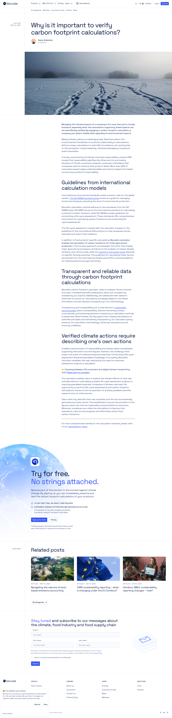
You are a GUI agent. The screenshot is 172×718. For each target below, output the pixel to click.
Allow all (37, 704)
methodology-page (77, 426)
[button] (40, 3)
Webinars (46, 10)
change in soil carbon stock (112, 252)
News (75, 10)
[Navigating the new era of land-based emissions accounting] (52, 575)
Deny (45, 704)
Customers (70, 690)
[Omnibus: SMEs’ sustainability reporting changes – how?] (144, 575)
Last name (82, 640)
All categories (36, 10)
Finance (140, 690)
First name (37, 640)
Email (35, 630)
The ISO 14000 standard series (84, 198)
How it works (36, 686)
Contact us (71, 693)
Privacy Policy (96, 653)
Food (139, 686)
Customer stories (57, 10)
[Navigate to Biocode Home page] (12, 681)
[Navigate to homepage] (12, 3)
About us (70, 686)
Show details (7, 714)
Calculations (84, 3)
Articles (69, 10)
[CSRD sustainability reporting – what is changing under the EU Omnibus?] (98, 575)
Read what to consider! (78, 372)
